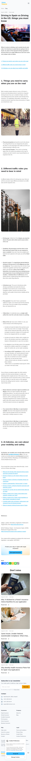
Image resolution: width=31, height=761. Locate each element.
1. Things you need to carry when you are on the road (14, 61)
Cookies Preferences (21, 736)
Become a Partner (5, 734)
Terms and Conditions (21, 730)
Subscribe (25, 686)
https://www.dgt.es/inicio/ (17, 524)
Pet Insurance (4, 719)
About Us (18, 713)
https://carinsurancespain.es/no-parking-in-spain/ (13, 531)
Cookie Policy (19, 734)
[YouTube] (28, 752)
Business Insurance (5, 723)
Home (2, 8)
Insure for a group (5, 732)
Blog (6, 8)
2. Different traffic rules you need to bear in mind (13, 64)
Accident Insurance (5, 717)
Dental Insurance (5, 715)
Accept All (15, 753)
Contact (3, 736)
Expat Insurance (5, 713)
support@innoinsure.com (9, 704)
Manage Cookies (15, 757)
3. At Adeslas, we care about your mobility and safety (14, 68)
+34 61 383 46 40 (7, 699)
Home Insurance (5, 721)
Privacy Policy (16, 689)
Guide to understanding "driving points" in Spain (15, 483)
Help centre (3, 730)
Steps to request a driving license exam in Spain (15, 505)
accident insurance (14, 454)
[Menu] (28, 3)
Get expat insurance (15, 552)
